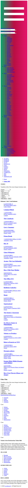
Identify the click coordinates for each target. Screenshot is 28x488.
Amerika (9, 87)
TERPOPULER (8, 176)
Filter (11, 395)
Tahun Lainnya (7, 146)
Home (2, 395)
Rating (8, 83)
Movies (8, 395)
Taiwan (8, 112)
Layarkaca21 (8, 486)
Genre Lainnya (7, 65)
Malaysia (9, 105)
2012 (8, 137)
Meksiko (9, 107)
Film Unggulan (10, 69)
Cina (8, 90)
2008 (8, 143)
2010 (8, 140)
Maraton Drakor (8, 427)
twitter (5, 399)
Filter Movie (4, 198)
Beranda (6, 455)
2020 (8, 126)
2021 (8, 125)
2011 (8, 139)
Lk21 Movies (10, 67)
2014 (8, 134)
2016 (8, 132)
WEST (5, 169)
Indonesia (9, 95)
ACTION (6, 158)
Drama (8, 46)
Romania (9, 109)
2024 (8, 120)
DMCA (9, 154)
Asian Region (10, 81)
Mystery (9, 55)
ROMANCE (7, 164)
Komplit (9, 79)
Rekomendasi (10, 148)
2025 (8, 119)
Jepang (8, 101)
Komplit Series (7, 429)
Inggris (8, 98)
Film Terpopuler (11, 72)
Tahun (5, 116)
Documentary (10, 45)
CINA (5, 165)
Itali (8, 100)
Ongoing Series (7, 430)
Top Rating (6, 411)
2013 (8, 136)
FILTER (3, 184)
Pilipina (9, 108)
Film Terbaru (10, 70)
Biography (9, 41)
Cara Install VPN (11, 151)
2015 (8, 133)
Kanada (9, 102)
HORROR (6, 159)
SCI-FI (5, 162)
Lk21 (5, 66)
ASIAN (6, 168)
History (8, 51)
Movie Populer (7, 459)
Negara (5, 86)
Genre (5, 35)
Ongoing (9, 77)
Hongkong (9, 94)
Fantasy (9, 49)
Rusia (8, 111)
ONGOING (7, 171)
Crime (8, 44)
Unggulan (6, 408)
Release (9, 84)
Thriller (8, 60)
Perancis (9, 91)
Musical (9, 53)
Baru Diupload (10, 76)
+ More (5, 147)
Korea (8, 104)
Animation (9, 39)
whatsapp (6, 402)
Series (5, 73)
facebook (6, 397)
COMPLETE (7, 172)
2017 (8, 130)
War (8, 62)
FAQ (8, 155)
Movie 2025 (7, 461)
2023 (8, 122)
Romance (9, 56)
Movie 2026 (7, 412)
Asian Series (7, 432)
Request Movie (10, 150)
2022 (8, 123)
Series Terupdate (8, 458)
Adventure (9, 38)
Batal (9, 198)
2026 (8, 118)
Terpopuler (9, 74)
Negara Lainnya (8, 115)
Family (8, 48)
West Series (6, 433)
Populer (6, 410)
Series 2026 (6, 434)
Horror (8, 52)
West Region (10, 80)
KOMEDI (6, 161)
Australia (9, 88)
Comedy (9, 42)
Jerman (8, 93)
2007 (8, 144)
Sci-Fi (8, 58)
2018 (8, 129)
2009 (8, 141)
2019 (8, 127)
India (8, 97)
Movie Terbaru (7, 456)
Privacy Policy (10, 153)
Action (8, 37)
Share (14, 395)
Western (9, 63)
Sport (8, 59)
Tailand (8, 114)
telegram (6, 400)
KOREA (6, 166)
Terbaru (6, 407)
